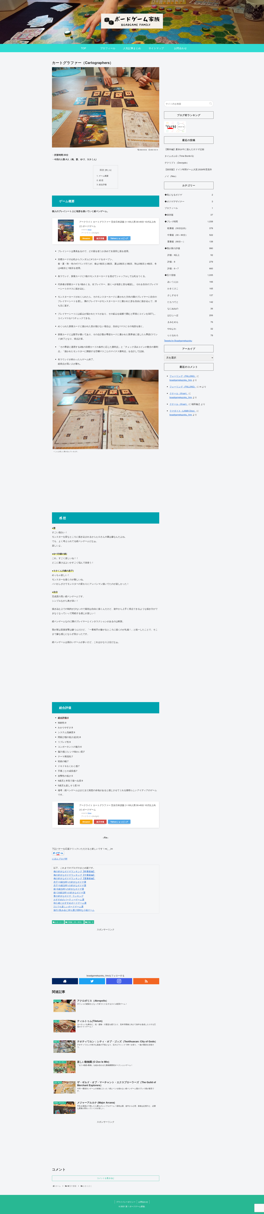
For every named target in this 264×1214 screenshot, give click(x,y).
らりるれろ (190, 335)
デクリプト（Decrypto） (177, 162)
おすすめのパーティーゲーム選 (68, 899)
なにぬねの (190, 308)
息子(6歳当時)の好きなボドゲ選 (69, 885)
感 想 (101, 180)
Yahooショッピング (119, 238)
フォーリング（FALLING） (183, 376)
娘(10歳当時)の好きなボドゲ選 (69, 892)
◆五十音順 (189, 275)
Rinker (89, 230)
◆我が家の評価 (189, 248)
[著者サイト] (65, 981)
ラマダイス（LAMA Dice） (183, 410)
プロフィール (189, 208)
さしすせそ (190, 295)
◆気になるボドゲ (189, 194)
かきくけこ (58, 922)
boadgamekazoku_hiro (181, 380)
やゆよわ (190, 328)
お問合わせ (143, 1201)
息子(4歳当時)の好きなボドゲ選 (69, 882)
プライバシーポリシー (125, 1201)
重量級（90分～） (190, 241)
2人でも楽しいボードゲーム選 (68, 906)
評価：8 (90, 922)
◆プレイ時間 (189, 221)
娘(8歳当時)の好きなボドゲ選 (68, 889)
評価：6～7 (190, 268)
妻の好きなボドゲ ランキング (68, 896)
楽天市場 (100, 238)
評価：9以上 (190, 255)
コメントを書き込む (105, 1178)
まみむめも (190, 322)
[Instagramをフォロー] (119, 981)
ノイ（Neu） (171, 176)
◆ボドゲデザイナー (189, 201)
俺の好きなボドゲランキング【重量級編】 (74, 878)
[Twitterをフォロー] (92, 981)
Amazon (86, 238)
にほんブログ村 (59, 858)
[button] (210, 103)
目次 (102, 169)
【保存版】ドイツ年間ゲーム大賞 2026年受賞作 (188, 169)
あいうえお (190, 281)
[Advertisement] (105, 482)
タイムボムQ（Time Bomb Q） (180, 156)
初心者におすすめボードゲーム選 (69, 903)
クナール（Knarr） (179, 393)
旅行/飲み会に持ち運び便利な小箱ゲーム (73, 910)
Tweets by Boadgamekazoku (178, 340)
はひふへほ (190, 315)
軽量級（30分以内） (190, 228)
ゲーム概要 (106, 175)
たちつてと (190, 301)
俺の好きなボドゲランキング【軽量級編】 (74, 871)
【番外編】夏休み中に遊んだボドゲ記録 (184, 149)
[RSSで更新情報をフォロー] (146, 981)
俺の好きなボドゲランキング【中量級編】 (74, 875)
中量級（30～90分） (75, 922)
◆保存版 (189, 214)
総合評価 (103, 184)
